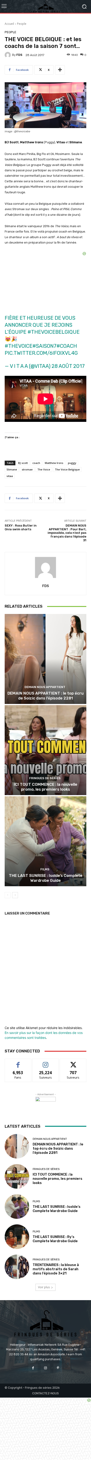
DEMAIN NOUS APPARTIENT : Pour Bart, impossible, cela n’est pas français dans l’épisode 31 (67, 533)
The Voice (43, 469)
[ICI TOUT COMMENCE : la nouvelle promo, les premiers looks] (45, 750)
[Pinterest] (58, 1368)
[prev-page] (7, 895)
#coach (66, 346)
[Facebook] (33, 1368)
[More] (60, 70)
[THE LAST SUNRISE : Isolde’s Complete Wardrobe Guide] (45, 841)
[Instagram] (45, 1368)
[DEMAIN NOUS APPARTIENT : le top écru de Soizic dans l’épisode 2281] (45, 659)
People (21, 24)
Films (44, 869)
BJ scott (23, 463)
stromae (27, 469)
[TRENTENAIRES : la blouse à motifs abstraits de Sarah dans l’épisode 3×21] (17, 1267)
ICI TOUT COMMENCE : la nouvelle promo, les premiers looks (45, 786)
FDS (19, 54)
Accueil (9, 24)
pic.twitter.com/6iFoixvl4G (41, 353)
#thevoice (18, 346)
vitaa (10, 476)
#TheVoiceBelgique (54, 332)
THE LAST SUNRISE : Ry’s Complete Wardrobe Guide (55, 1239)
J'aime (18, 1062)
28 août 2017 (68, 366)
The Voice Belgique (67, 469)
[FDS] (8, 55)
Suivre (45, 1062)
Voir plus (44, 1287)
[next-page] (15, 895)
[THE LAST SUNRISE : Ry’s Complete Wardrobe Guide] (17, 1236)
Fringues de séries (45, 778)
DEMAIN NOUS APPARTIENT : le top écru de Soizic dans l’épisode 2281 (45, 695)
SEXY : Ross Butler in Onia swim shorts (21, 527)
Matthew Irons (54, 463)
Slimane (12, 469)
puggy (72, 463)
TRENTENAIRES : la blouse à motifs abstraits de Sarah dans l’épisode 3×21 (56, 1269)
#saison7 (44, 346)
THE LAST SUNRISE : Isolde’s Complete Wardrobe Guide (45, 877)
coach (36, 463)
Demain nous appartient (44, 687)
